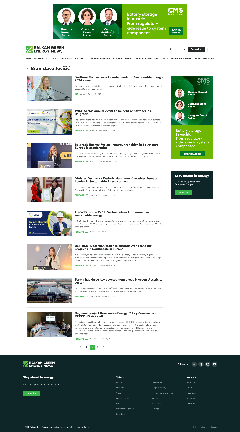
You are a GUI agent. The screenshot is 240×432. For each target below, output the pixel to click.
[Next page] (109, 347)
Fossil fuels (160, 58)
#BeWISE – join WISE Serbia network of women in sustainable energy (112, 214)
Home (28, 58)
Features (197, 58)
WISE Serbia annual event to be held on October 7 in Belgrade (113, 112)
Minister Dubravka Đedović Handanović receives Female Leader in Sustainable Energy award (116, 180)
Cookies (213, 427)
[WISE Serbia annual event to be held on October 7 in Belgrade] (49, 122)
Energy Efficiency (69, 58)
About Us (191, 398)
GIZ (76, 94)
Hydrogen (138, 58)
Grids (82, 58)
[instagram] (207, 364)
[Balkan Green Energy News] (45, 49)
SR (183, 49)
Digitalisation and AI (181, 58)
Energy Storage (123, 58)
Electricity (54, 58)
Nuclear (148, 58)
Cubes (86, 427)
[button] (170, 49)
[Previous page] (80, 347)
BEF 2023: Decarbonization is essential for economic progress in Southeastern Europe (113, 247)
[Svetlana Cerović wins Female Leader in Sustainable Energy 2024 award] (49, 88)
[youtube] (214, 364)
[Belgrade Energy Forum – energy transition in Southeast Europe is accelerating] (49, 155)
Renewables (38, 58)
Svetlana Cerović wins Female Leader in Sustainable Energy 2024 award (119, 79)
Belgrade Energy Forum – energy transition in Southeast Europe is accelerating (116, 146)
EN (178, 49)
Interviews (208, 58)
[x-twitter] (201, 364)
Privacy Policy (199, 427)
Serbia (82, 94)
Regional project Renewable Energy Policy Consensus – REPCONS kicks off (115, 315)
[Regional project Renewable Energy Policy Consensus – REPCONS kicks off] (49, 324)
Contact (190, 388)
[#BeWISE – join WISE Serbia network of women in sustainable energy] (49, 223)
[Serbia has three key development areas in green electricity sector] (49, 290)
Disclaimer (191, 404)
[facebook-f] (194, 364)
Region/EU (94, 161)
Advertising (191, 393)
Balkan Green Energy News (42, 427)
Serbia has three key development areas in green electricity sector (118, 281)
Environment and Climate (99, 58)
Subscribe (196, 49)
